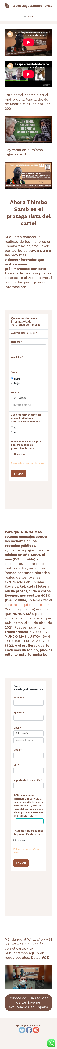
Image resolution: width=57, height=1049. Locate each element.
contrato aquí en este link (27, 605)
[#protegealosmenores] (7, 5)
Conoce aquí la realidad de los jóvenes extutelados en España (29, 1002)
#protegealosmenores (32, 5)
